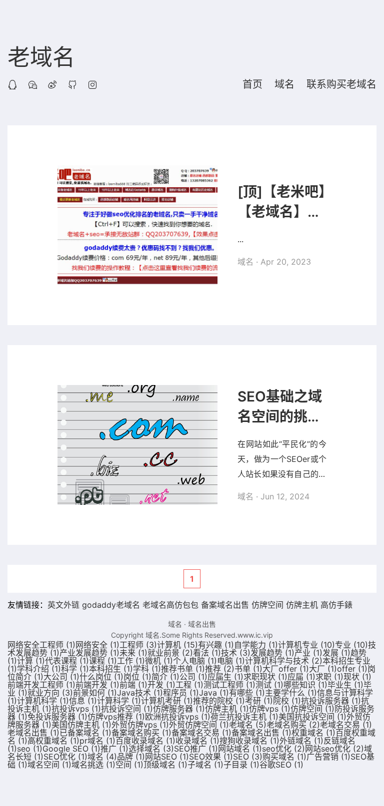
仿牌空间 (268, 605)
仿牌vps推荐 (116, 717)
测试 (270, 685)
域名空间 (50, 765)
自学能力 (256, 645)
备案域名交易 (202, 733)
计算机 (177, 645)
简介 (166, 677)
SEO (247, 757)
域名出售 (202, 624)
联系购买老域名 (341, 84)
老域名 (41, 57)
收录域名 (198, 741)
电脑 (231, 661)
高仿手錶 (336, 605)
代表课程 (67, 661)
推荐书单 (183, 669)
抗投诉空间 (127, 709)
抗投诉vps (76, 709)
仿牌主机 (302, 605)
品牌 (131, 757)
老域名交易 (346, 725)
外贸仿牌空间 (199, 725)
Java (214, 693)
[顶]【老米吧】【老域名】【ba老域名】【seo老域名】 (282, 202)
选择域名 (151, 749)
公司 (194, 677)
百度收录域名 (146, 741)
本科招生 (111, 669)
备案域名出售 (225, 605)
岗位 (138, 677)
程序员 (181, 693)
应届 (302, 677)
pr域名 (98, 741)
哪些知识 (306, 685)
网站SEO (167, 757)
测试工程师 (230, 685)
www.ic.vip (255, 635)
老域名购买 (293, 725)
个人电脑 (195, 661)
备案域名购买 (142, 733)
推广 (114, 749)
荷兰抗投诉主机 (244, 717)
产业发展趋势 (90, 653)
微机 (159, 661)
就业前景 (170, 653)
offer (352, 669)
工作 (131, 661)
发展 (336, 653)
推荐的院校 (219, 701)
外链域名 (302, 741)
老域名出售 (34, 733)
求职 (330, 677)
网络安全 (98, 645)
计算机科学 (43, 701)
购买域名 (284, 757)
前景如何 (95, 693)
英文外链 (64, 605)
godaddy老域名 (111, 605)
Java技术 (140, 693)
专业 (351, 645)
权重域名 (314, 733)
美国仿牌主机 (82, 725)
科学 (75, 669)
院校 (287, 701)
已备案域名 (86, 733)
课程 (103, 661)
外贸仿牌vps (140, 725)
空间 (130, 765)
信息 (83, 701)
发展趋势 (272, 653)
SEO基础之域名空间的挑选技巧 (280, 407)
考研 (259, 701)
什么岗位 (102, 677)
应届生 (226, 677)
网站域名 (240, 749)
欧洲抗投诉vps (177, 717)
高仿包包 (182, 605)
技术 (235, 653)
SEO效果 (211, 757)
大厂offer (285, 669)
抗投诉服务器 (331, 701)
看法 (207, 653)
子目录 (242, 765)
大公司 (62, 677)
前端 (134, 685)
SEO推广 (196, 749)
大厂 (323, 669)
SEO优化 (66, 757)
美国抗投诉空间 (312, 717)
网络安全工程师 (42, 645)
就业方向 (50, 693)
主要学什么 (291, 693)
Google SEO (71, 749)
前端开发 (98, 685)
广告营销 (328, 757)
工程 (190, 685)
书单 (248, 669)
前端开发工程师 (42, 685)
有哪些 (247, 693)
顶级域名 (166, 765)
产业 (308, 653)
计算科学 (119, 701)
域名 (284, 84)
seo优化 (283, 749)
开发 (162, 685)
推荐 (219, 669)
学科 (147, 669)
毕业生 (346, 685)
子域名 (206, 765)
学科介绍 (39, 669)
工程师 (138, 645)
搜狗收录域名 (250, 741)
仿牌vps (269, 709)
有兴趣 (216, 645)
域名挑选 (94, 765)
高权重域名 (54, 741)
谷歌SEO (282, 765)
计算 (31, 661)
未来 (134, 653)
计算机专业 (306, 645)
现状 (358, 677)
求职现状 (266, 677)
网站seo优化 (334, 749)
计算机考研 (167, 701)
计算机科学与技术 (283, 661)
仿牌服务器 (179, 709)
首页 (252, 84)
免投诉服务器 (58, 717)
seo (29, 749)
